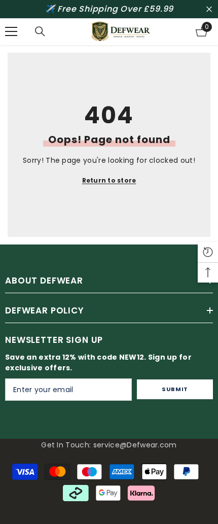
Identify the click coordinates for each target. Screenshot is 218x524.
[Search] (40, 31)
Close (209, 9)
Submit (175, 389)
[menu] (11, 31)
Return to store (109, 180)
